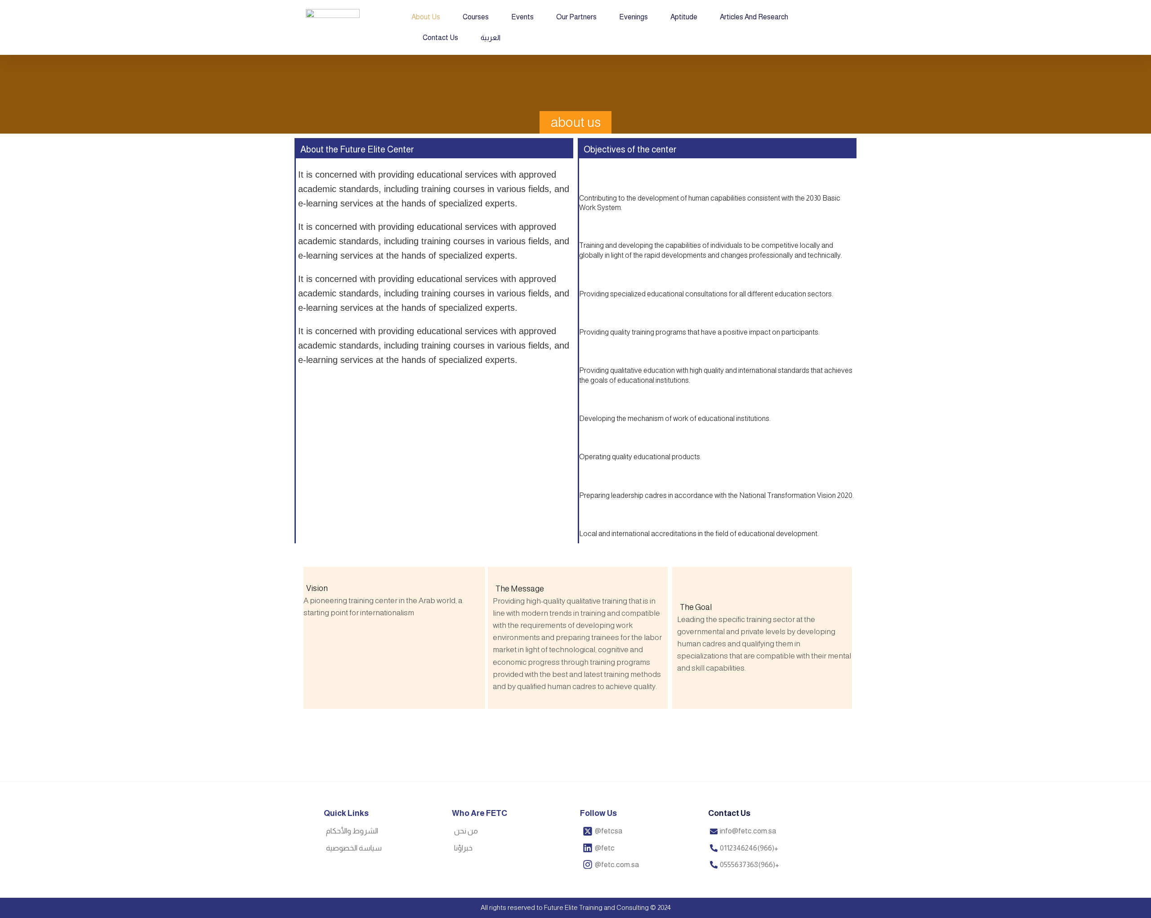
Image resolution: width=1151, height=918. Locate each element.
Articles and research (754, 17)
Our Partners (576, 17)
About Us (425, 17)
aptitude (683, 17)
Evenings (633, 17)
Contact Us (440, 37)
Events (522, 17)
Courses (476, 17)
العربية (490, 37)
